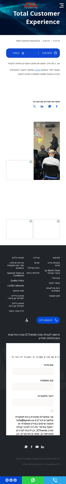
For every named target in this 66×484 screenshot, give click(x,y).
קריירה (36, 257)
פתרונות (56, 257)
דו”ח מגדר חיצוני (16, 310)
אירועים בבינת (33, 272)
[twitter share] (34, 106)
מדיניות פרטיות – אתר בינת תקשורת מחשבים (15, 265)
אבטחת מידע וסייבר (54, 264)
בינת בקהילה (33, 267)
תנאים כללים (18, 257)
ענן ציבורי (55, 277)
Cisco (37, 69)
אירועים (46, 40)
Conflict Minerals (15, 285)
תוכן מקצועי (54, 295)
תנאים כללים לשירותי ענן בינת (16, 304)
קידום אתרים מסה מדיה (33, 464)
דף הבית (56, 40)
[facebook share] (56, 106)
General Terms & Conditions (15, 274)
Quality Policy (17, 280)
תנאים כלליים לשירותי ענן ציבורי (16, 297)
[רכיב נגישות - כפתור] (27, 320)
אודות (36, 262)
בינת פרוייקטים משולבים (53, 289)
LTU (58, 464)
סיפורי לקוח (54, 282)
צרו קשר (33, 480)
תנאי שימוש (18, 290)
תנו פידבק (11, 480)
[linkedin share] (42, 106)
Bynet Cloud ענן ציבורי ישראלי (52, 271)
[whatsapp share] (49, 106)
